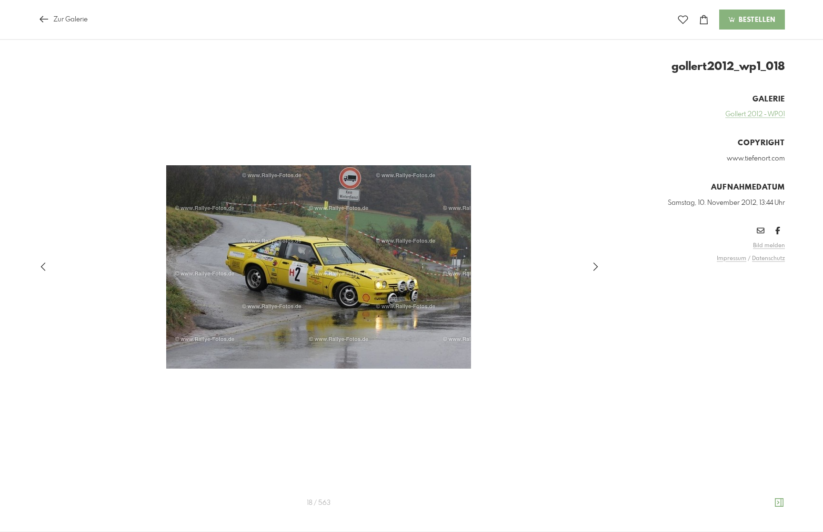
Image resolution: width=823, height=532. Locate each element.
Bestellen (755, 20)
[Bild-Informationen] (779, 502)
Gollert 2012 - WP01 (755, 114)
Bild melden (769, 246)
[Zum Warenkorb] (704, 19)
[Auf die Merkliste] (683, 19)
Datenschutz (768, 258)
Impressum (731, 258)
